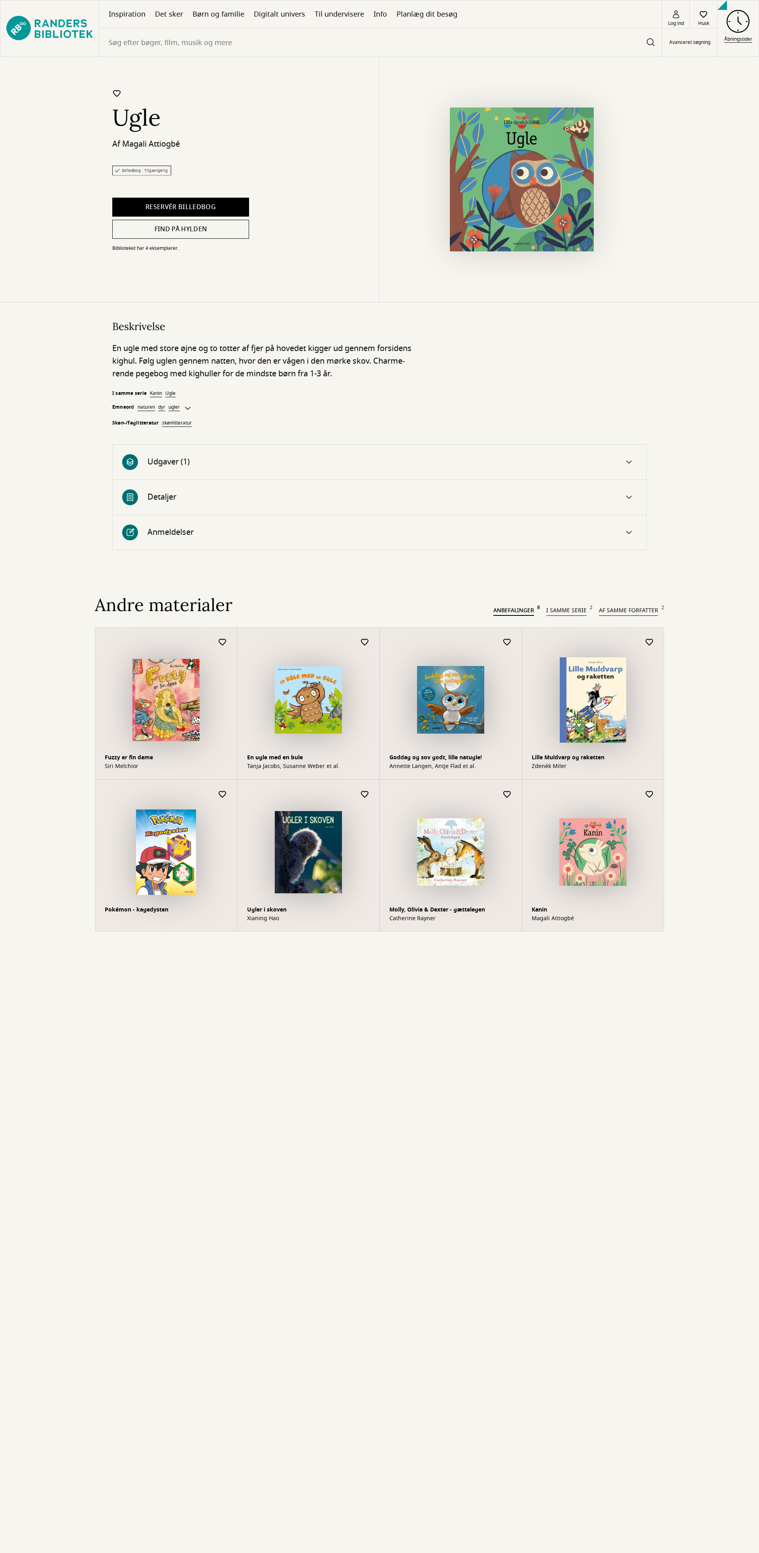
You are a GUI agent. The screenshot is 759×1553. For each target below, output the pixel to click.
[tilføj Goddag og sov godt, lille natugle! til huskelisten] (507, 642)
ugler (174, 407)
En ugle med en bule (275, 757)
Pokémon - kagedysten (136, 910)
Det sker (169, 14)
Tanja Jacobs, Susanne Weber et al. (293, 766)
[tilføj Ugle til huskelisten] (117, 93)
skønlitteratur (177, 422)
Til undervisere (339, 14)
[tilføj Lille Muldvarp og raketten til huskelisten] (649, 642)
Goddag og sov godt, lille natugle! (435, 757)
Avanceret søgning (689, 42)
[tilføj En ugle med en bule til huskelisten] (365, 642)
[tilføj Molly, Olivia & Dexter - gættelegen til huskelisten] (507, 794)
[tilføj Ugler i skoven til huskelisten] (365, 794)
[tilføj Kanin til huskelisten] (649, 794)
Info (380, 14)
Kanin (156, 393)
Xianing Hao (263, 918)
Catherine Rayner (412, 918)
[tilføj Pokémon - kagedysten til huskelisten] (222, 794)
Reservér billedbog (180, 207)
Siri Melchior (121, 766)
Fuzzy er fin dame (129, 757)
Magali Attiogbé (151, 144)
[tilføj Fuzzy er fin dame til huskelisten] (222, 642)
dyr (161, 407)
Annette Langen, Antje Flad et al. (432, 766)
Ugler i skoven (267, 910)
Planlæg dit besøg (426, 14)
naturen (146, 407)
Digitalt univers (279, 14)
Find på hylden (181, 229)
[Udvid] (188, 408)
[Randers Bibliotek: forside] (49, 28)
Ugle (170, 393)
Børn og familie (218, 14)
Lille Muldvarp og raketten (568, 757)
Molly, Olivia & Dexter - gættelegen (437, 910)
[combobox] (380, 42)
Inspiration (127, 14)
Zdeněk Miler (549, 766)
